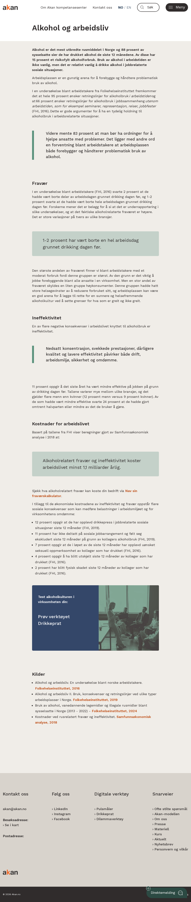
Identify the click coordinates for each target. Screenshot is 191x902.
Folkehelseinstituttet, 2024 (114, 711)
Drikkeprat (105, 814)
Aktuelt (160, 839)
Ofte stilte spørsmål (170, 809)
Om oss (160, 819)
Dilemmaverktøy (109, 819)
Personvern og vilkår (171, 849)
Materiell (161, 829)
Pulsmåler (104, 809)
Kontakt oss (102, 7)
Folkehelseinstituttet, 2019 (95, 700)
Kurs (158, 834)
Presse (160, 824)
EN (129, 7)
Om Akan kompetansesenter (63, 7)
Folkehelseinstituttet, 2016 (57, 688)
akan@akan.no (14, 809)
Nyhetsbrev (163, 844)
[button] (176, 7)
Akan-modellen (166, 814)
